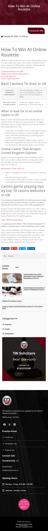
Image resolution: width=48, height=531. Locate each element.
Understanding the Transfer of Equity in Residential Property (34, 288)
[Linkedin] (14, 424)
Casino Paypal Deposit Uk (10, 78)
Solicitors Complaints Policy (24, 527)
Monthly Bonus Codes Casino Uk (12, 169)
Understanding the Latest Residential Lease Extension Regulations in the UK (34, 276)
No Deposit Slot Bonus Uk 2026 (12, 71)
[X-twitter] (9, 424)
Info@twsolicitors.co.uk (10, 470)
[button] (5, 248)
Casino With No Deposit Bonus (12, 220)
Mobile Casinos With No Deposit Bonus (15, 74)
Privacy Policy (23, 525)
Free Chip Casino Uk (8, 76)
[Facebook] (4, 424)
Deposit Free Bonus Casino (12, 301)
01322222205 (7, 467)
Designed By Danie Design (24, 524)
